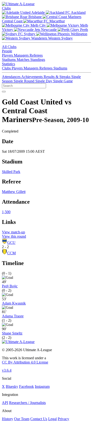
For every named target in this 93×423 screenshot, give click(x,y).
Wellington (78, 34)
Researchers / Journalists (27, 403)
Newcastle (49, 30)
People (7, 51)
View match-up (13, 232)
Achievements (32, 77)
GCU (11, 243)
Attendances (11, 77)
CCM (11, 253)
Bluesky (12, 386)
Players (8, 55)
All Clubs (9, 47)
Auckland (78, 12)
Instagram (42, 386)
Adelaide (38, 12)
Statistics (8, 64)
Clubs (6, 8)
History (7, 419)
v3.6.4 (6, 370)
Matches (23, 60)
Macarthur (56, 21)
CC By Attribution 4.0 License (25, 362)
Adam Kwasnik (14, 303)
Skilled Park (11, 172)
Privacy (63, 419)
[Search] (4, 91)
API (5, 403)
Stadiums (9, 60)
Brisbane (35, 17)
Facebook (26, 386)
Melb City (38, 25)
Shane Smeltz (12, 333)
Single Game (63, 81)
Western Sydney (60, 38)
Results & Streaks (57, 77)
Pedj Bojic (10, 286)
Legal (52, 419)
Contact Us (38, 419)
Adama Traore (13, 316)
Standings (37, 60)
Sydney (29, 34)
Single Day (44, 81)
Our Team (21, 419)
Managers (22, 55)
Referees (36, 55)
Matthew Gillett (14, 192)
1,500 (6, 212)
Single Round (24, 81)
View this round (14, 236)
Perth (83, 30)
